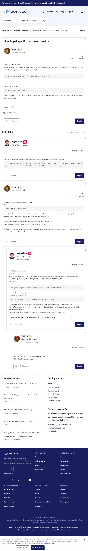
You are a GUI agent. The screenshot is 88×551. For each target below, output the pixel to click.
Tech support (64, 502)
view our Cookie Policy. (47, 543)
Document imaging (10, 506)
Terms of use (26, 527)
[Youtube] (29, 480)
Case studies (39, 457)
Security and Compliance (41, 527)
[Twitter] (12, 480)
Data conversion (9, 502)
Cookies (17, 527)
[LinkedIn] (24, 480)
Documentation (65, 498)
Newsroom (38, 506)
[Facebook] (6, 480)
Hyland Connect (7, 30)
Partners (37, 498)
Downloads (64, 465)
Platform (17, 30)
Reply (79, 121)
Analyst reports (40, 461)
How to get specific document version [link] (55, 30)
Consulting (7, 498)
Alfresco (25, 30)
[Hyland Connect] (16, 12)
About (37, 494)
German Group (54, 400)
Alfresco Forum (9, 440)
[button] (6, 121)
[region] (44, 543)
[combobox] (34, 20)
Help (62, 11)
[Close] (84, 539)
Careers (37, 489)
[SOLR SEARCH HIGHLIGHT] (81, 132)
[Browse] (82, 12)
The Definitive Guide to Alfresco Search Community (20, 383)
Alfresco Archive (35, 30)
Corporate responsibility (43, 502)
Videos (62, 469)
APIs (7, 113)
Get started (34, 3)
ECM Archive (12, 113)
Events (62, 489)
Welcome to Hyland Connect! (59, 424)
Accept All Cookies (37, 548)
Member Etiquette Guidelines (59, 428)
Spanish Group (54, 394)
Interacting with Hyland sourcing (59, 530)
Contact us (8, 469)
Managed (7, 494)
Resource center (65, 457)
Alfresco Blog (8, 387)
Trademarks (54, 527)
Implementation (9, 489)
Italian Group (53, 397)
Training (63, 494)
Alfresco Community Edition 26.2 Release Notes (19, 421)
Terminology (64, 461)
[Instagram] (18, 480)
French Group (53, 387)
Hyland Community (50, 11)
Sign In (70, 11)
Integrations (39, 469)
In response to (24, 259)
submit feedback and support (53, 3)
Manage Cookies (22, 548)
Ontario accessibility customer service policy (32, 530)
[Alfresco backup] (84, 132)
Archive (12, 107)
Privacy (10, 527)
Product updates (65, 474)
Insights (37, 465)
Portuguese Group (55, 391)
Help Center (53, 431)
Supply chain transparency (69, 527)
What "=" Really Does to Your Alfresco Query (18, 410)
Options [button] (82, 30)
